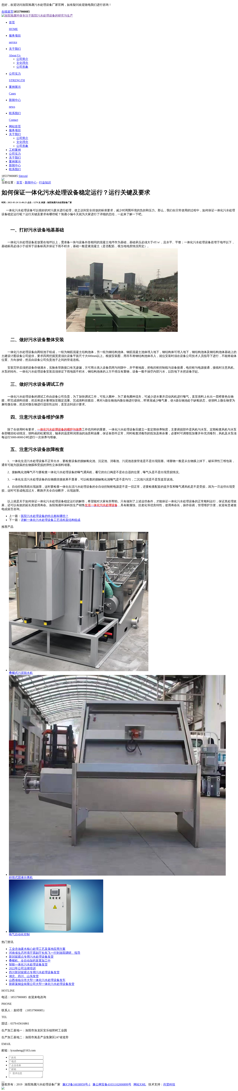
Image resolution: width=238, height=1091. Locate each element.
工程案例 (15, 149)
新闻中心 (15, 165)
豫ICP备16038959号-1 (76, 1084)
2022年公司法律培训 (22, 968)
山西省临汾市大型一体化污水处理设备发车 (37, 980)
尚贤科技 (169, 1084)
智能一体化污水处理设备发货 (28, 964)
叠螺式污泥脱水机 (21, 672)
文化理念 (22, 62)
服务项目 (15, 130)
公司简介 (22, 59)
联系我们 (15, 169)
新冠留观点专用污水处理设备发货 (31, 956)
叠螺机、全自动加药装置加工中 (30, 960)
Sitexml (23, 176)
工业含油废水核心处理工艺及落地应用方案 (37, 948)
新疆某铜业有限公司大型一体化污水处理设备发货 (41, 984)
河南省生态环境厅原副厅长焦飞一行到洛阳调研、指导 (44, 952)
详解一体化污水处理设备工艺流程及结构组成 (50, 519)
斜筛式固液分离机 (21, 877)
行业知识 (45, 182)
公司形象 (22, 66)
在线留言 (7, 11)
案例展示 (15, 161)
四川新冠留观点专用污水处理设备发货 (34, 972)
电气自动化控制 (19, 934)
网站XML (140, 1084)
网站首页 (15, 126)
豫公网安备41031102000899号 (112, 1084)
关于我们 (15, 134)
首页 (19, 182)
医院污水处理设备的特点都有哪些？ (44, 516)
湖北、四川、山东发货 (24, 976)
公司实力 (15, 153)
